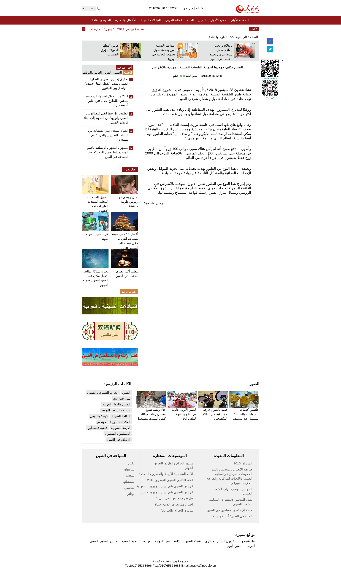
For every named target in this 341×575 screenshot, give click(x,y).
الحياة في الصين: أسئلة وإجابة (232, 516)
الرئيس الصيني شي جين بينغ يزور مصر (167, 492)
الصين (202, 20)
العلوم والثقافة (101, 20)
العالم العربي (173, 20)
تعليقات (168, 29)
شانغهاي (128, 469)
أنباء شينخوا (248, 541)
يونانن (130, 494)
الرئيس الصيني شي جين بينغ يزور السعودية (164, 486)
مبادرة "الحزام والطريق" (177, 510)
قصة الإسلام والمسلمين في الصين (229, 510)
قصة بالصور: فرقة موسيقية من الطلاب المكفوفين (214, 414)
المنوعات (183, 29)
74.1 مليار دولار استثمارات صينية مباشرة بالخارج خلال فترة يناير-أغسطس (106, 101)
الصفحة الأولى (239, 20)
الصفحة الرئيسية (247, 37)
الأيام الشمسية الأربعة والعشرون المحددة (166, 474)
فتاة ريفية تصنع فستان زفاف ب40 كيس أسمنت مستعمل (151, 414)
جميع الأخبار (218, 20)
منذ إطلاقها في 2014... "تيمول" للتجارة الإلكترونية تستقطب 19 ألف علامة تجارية (98, 29)
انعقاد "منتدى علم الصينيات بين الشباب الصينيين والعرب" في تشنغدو (108, 135)
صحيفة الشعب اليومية (115, 410)
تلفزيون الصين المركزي (220, 541)
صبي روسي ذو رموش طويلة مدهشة (128, 201)
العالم (190, 20)
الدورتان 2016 (243, 463)
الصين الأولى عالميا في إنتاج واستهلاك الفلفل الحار (184, 414)
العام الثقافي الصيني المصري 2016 (170, 480)
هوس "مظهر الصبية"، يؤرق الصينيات (110, 50)
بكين (131, 463)
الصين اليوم (234, 546)
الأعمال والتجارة (125, 20)
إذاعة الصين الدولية (167, 541)
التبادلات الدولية (151, 20)
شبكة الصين (193, 541)
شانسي (129, 488)
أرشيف (200, 8)
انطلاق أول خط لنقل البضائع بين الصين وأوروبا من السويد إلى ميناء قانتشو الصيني (105, 118)
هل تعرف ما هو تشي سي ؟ (174, 498)
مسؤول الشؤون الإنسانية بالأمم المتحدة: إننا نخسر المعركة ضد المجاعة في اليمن (107, 152)
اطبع (175, 75)
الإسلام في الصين (118, 439)
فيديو (155, 29)
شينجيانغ (128, 481)
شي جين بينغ (121, 398)
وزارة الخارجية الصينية (136, 541)
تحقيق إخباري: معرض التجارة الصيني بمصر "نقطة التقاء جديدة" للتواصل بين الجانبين (106, 83)
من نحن (188, 8)
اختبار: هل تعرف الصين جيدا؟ (174, 504)
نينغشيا (129, 475)
